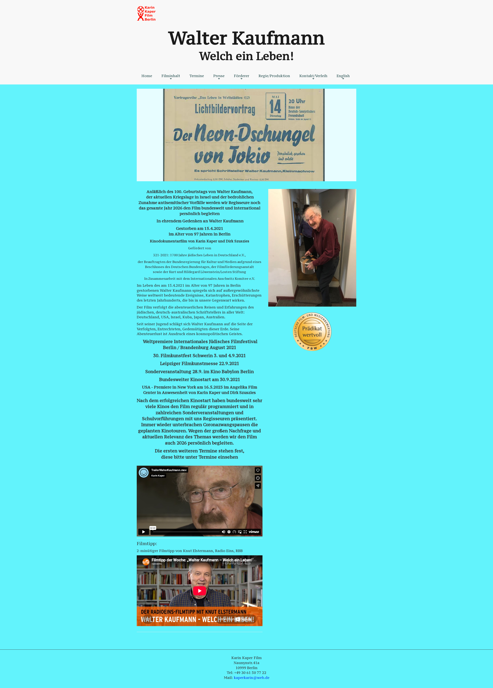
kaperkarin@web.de (251, 677)
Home (146, 75)
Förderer (241, 77)
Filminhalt (170, 77)
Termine (196, 75)
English (343, 77)
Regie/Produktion (274, 75)
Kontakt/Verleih (313, 77)
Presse (219, 77)
